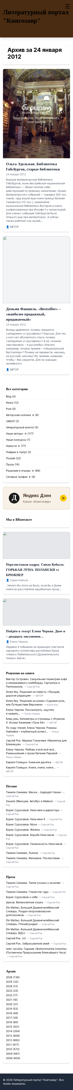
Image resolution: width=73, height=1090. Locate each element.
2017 (9, 1017)
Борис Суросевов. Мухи (22, 824)
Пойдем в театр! (16, 452)
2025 (9, 981)
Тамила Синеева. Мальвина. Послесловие (33, 858)
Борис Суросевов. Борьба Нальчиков (30, 834)
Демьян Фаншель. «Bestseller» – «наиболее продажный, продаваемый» (33, 314)
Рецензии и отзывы (18, 470)
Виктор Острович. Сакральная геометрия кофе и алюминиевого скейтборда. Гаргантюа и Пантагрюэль (36, 682)
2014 (9, 1031)
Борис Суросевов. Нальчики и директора (33, 810)
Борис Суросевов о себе (22, 897)
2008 (9, 1058)
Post (8, 408)
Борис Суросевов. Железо (23, 829)
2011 (9, 1044)
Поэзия (10, 458)
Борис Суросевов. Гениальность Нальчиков (34, 843)
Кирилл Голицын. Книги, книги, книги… (31, 767)
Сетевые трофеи (16, 476)
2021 (9, 999)
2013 (9, 1035)
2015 (9, 1026)
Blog (8, 396)
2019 (9, 1008)
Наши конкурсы (16, 439)
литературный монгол (20, 427)
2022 (9, 995)
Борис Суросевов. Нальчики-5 (26, 819)
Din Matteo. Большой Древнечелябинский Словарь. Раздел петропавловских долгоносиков (32, 911)
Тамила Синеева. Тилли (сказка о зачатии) (33, 882)
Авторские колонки (18, 415)
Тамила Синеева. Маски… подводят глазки (34, 792)
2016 (9, 1022)
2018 (9, 1013)
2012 (9, 1040)
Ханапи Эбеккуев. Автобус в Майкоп (30, 801)
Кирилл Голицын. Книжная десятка (29, 762)
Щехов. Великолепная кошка (25, 902)
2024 (9, 986)
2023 (9, 990)
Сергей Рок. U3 (16, 938)
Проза (10, 464)
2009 (9, 1053)
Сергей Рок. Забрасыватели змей (28, 943)
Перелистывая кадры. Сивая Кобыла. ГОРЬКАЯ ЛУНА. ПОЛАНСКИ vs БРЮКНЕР (35, 570)
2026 (9, 977)
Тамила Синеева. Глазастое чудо (27, 891)
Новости (11, 445)
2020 (9, 1004)
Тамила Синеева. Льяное (22, 852)
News (9, 402)
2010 (9, 1049)
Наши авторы (14, 433)
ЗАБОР (10, 421)
